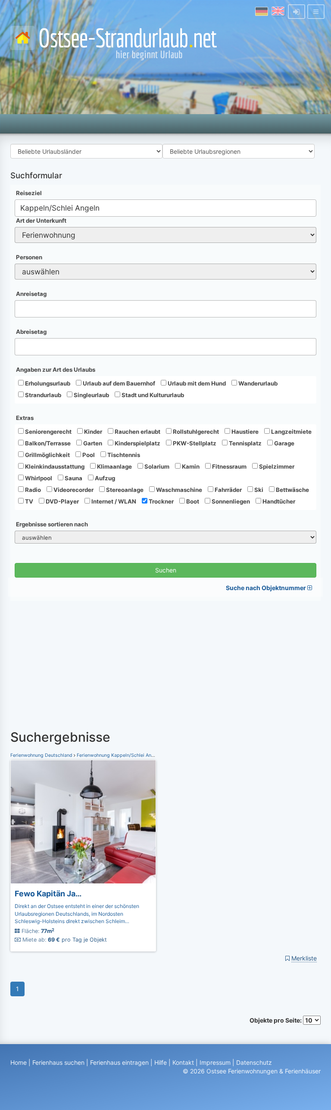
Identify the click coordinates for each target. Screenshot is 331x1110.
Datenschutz (254, 1062)
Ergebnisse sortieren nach (52, 524)
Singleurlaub (90, 395)
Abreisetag (31, 331)
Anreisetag (31, 293)
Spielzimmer (276, 466)
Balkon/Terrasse (47, 443)
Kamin (190, 466)
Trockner (160, 501)
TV (28, 501)
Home (18, 1062)
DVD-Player (61, 501)
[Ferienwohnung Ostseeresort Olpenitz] (83, 822)
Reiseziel (29, 193)
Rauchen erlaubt (136, 431)
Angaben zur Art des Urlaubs (55, 369)
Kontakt (183, 1062)
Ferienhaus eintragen (119, 1062)
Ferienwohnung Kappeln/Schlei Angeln (118, 755)
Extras (25, 417)
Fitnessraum (229, 466)
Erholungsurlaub (47, 383)
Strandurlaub (42, 395)
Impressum (215, 1062)
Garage (283, 443)
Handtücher (278, 501)
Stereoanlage (124, 489)
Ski (258, 489)
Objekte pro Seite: (276, 1020)
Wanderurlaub (257, 383)
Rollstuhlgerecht (195, 431)
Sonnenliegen (230, 501)
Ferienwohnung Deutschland (42, 755)
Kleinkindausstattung (54, 466)
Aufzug (104, 478)
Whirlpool (38, 478)
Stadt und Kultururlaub (152, 395)
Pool (88, 454)
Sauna (72, 478)
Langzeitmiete (291, 431)
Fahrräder (227, 489)
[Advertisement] (165, 661)
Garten (92, 443)
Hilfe (160, 1062)
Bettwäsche (292, 489)
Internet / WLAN (113, 501)
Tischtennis (123, 454)
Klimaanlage (114, 466)
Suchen (165, 570)
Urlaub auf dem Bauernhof (118, 383)
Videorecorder (73, 489)
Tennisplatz (245, 443)
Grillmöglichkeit (47, 454)
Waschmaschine (178, 489)
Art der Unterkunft (41, 220)
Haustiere (244, 431)
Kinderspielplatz (136, 443)
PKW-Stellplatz (194, 443)
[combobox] (165, 208)
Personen (29, 257)
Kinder (92, 431)
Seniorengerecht (48, 431)
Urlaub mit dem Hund (196, 383)
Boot (192, 501)
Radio (32, 489)
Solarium (156, 466)
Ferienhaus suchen (58, 1062)
